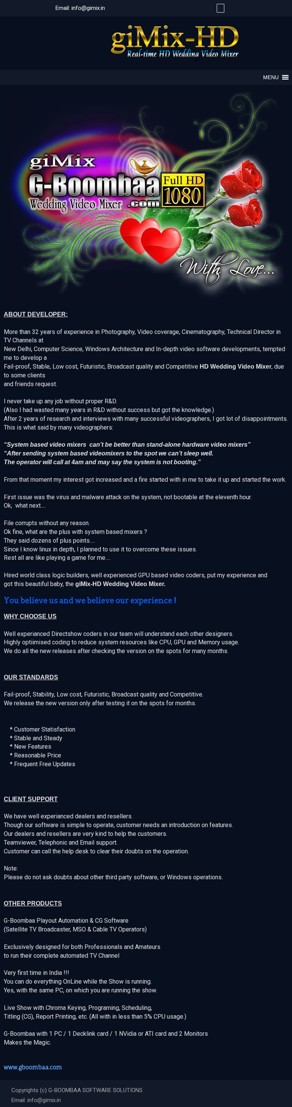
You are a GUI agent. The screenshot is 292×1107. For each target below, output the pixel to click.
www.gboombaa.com (33, 1067)
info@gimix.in (88, 8)
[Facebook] (219, 8)
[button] (271, 77)
